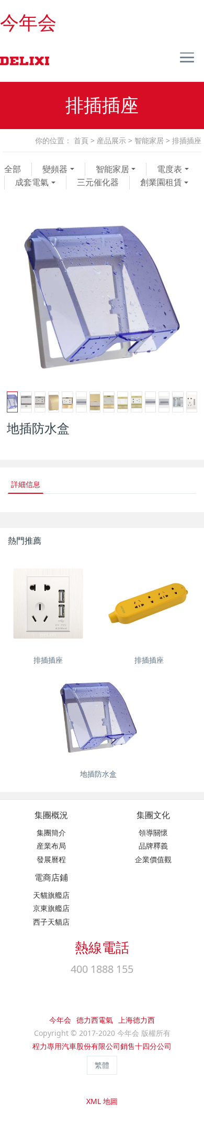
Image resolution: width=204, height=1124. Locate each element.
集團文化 (153, 815)
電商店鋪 (51, 877)
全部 (12, 169)
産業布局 (51, 846)
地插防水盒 (98, 774)
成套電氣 (32, 182)
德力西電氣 (94, 1020)
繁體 (102, 1065)
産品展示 (111, 140)
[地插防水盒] (98, 717)
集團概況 (51, 815)
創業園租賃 (161, 182)
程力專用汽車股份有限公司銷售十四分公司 (102, 1046)
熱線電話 (102, 947)
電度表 (169, 169)
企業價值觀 (153, 859)
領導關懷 (153, 832)
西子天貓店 (51, 922)
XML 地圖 (102, 1101)
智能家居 (149, 140)
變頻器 (54, 169)
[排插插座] (48, 603)
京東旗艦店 (51, 908)
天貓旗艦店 (51, 895)
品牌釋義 (153, 846)
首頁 (81, 140)
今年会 (28, 23)
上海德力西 (136, 1020)
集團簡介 (51, 832)
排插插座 (186, 140)
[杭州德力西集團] (23, 61)
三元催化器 (98, 182)
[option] (102, 297)
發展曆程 (51, 859)
